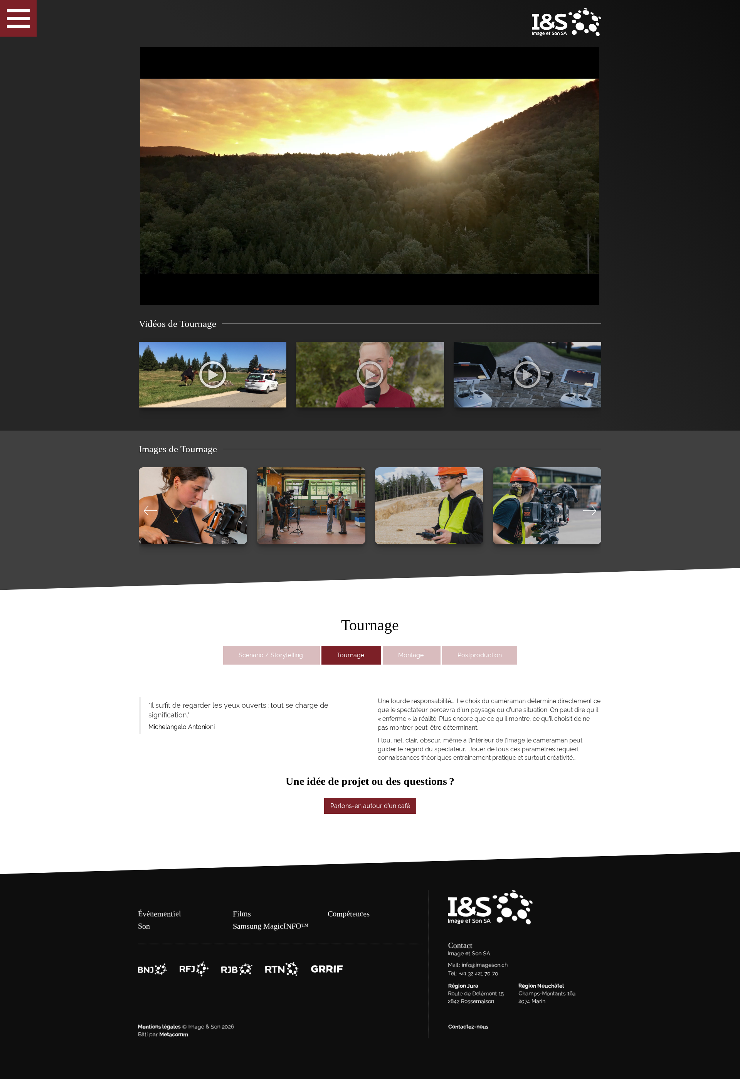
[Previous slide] (150, 511)
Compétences (349, 913)
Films (242, 913)
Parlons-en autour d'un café (370, 806)
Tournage (351, 655)
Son (144, 926)
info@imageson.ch (485, 965)
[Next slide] (589, 511)
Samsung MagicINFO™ (271, 926)
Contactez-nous (468, 1027)
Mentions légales (159, 1027)
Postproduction (479, 655)
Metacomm (173, 1035)
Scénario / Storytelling (271, 655)
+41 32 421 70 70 (478, 974)
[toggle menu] (18, 18)
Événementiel (159, 913)
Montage (411, 655)
